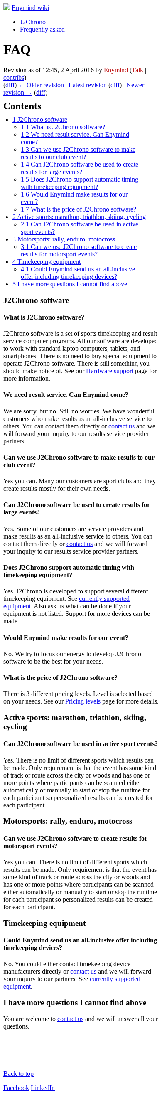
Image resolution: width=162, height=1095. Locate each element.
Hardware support (109, 370)
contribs (13, 77)
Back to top (18, 1073)
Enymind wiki (30, 7)
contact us (121, 426)
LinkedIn (43, 1087)
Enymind (116, 70)
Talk (137, 70)
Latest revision (88, 85)
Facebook (16, 1087)
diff (10, 85)
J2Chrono (33, 21)
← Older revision (41, 85)
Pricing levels (83, 701)
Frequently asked (42, 29)
